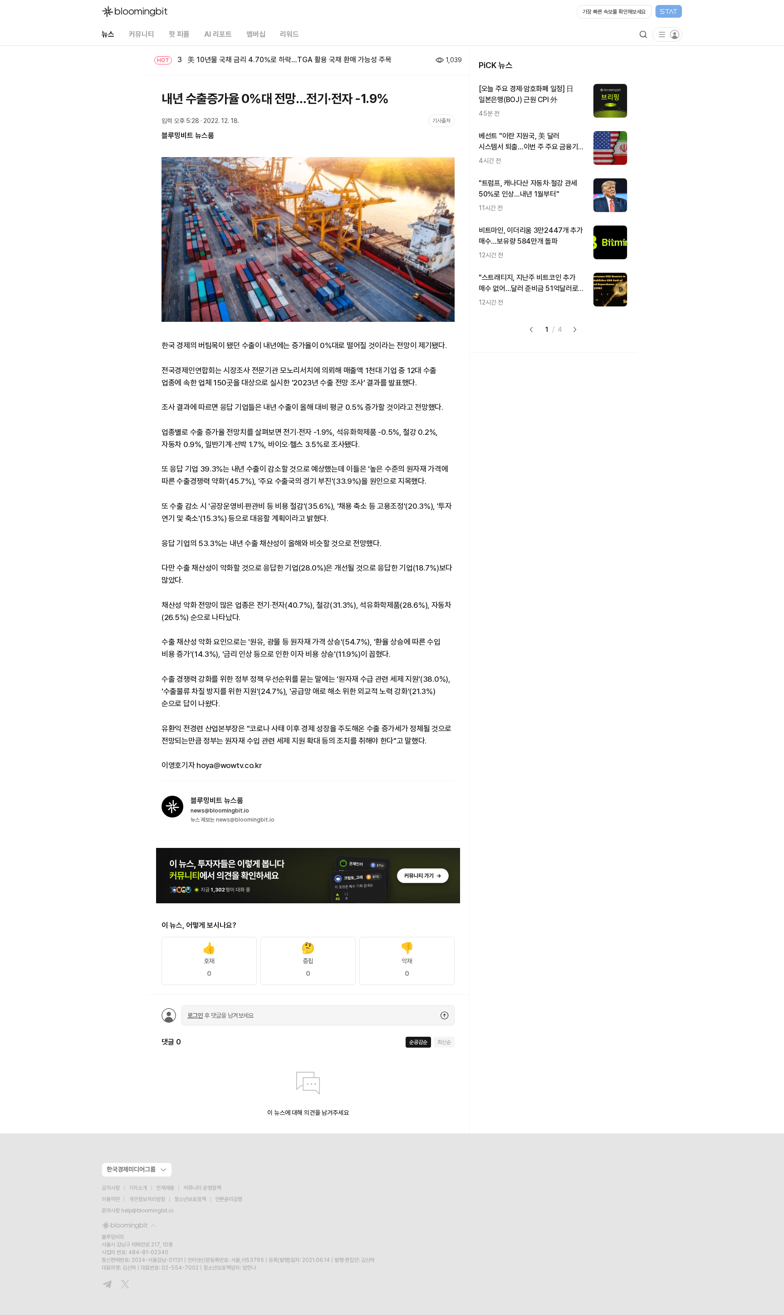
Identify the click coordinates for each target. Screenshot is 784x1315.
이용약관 (111, 1199)
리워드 (289, 34)
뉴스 (108, 34)
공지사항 (111, 1188)
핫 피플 (179, 34)
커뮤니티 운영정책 (202, 1188)
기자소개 (138, 1188)
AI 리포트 (218, 34)
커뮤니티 (141, 34)
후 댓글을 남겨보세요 (220, 1015)
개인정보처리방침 (147, 1199)
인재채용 (165, 1188)
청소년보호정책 (190, 1199)
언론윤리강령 (228, 1199)
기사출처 (441, 121)
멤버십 (255, 34)
